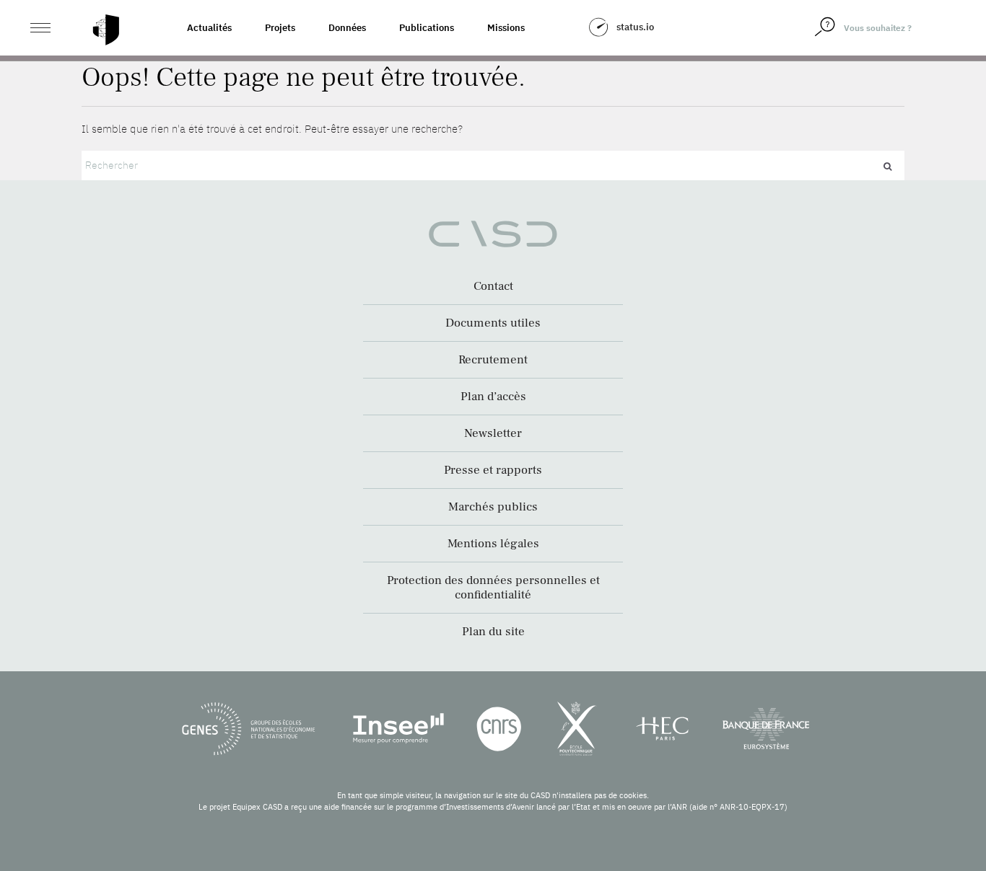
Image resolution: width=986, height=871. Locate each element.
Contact (493, 286)
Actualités (209, 27)
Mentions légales (493, 544)
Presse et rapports (493, 470)
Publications (426, 27)
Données (347, 27)
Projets (280, 27)
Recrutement (493, 360)
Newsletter (493, 433)
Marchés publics (493, 507)
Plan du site (493, 632)
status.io (635, 27)
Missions (506, 27)
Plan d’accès (493, 396)
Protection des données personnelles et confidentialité (493, 587)
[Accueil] (106, 30)
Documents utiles (493, 323)
